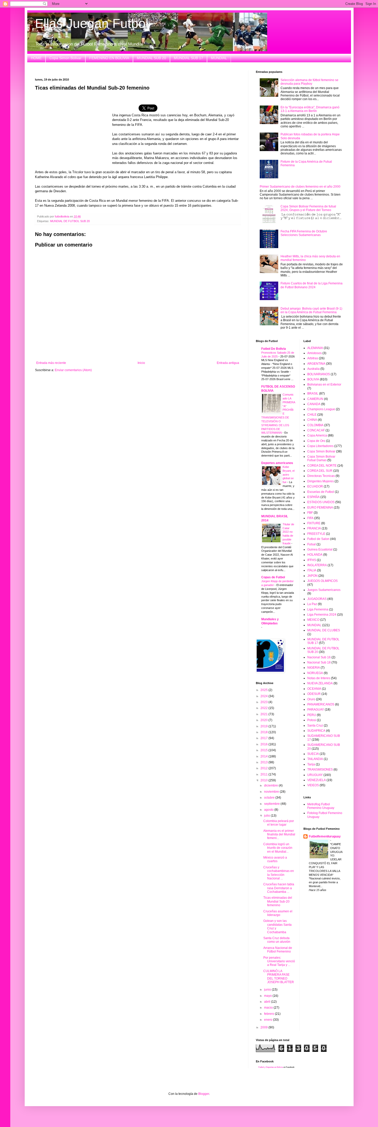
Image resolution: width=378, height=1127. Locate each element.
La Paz (312, 604)
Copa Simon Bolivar (65, 58)
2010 (264, 780)
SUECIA (313, 754)
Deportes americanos (277, 463)
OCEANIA (314, 689)
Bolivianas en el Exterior (324, 384)
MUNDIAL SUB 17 (188, 58)
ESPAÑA (313, 497)
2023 (264, 702)
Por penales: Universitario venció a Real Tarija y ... (279, 961)
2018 (264, 732)
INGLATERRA (317, 565)
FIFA (310, 518)
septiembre (272, 804)
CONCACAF (316, 430)
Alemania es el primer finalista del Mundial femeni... (279, 834)
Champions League (321, 409)
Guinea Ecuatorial (319, 549)
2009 (264, 1027)
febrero (269, 1014)
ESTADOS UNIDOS (321, 502)
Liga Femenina (317, 609)
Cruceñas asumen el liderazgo (277, 913)
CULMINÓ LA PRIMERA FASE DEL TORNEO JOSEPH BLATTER (278, 976)
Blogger (203, 1094)
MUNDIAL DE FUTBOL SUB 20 (70, 221)
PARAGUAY (315, 709)
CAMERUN (315, 399)
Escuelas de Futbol (320, 492)
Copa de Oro (316, 441)
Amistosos (314, 353)
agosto (269, 809)
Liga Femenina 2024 (321, 614)
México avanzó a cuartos (275, 859)
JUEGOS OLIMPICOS (322, 581)
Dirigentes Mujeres (320, 481)
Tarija (311, 764)
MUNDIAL (219, 58)
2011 (264, 774)
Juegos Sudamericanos (323, 590)
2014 (264, 756)
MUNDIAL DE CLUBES (323, 630)
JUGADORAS (317, 599)
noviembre (272, 791)
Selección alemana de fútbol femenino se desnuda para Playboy (309, 81)
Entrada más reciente (51, 363)
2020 (264, 720)
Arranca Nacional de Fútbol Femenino (277, 949)
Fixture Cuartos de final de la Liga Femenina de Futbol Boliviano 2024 (312, 285)
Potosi (311, 720)
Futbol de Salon (318, 539)
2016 (264, 744)
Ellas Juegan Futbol (91, 23)
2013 (264, 762)
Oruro (311, 699)
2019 (264, 726)
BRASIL (312, 393)
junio (268, 989)
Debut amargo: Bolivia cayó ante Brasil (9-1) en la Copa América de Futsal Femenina (311, 310)
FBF (310, 512)
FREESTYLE (316, 534)
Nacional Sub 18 (319, 662)
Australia (313, 369)
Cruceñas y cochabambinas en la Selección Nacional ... (278, 873)
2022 (264, 708)
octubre (269, 797)
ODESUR (314, 694)
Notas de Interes (318, 678)
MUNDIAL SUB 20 (151, 58)
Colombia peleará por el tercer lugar (278, 822)
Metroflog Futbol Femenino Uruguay (320, 806)
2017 (264, 738)
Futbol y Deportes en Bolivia (270, 1067)
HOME (36, 58)
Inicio (141, 363)
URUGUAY (315, 775)
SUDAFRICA (316, 730)
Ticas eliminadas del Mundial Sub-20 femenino (277, 901)
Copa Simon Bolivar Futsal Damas (321, 458)
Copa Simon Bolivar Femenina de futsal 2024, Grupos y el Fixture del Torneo (308, 208)
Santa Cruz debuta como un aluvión (276, 939)
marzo (269, 1007)
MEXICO (313, 620)
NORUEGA (315, 673)
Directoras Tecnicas (321, 476)
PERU (311, 715)
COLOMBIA (315, 425)
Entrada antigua (228, 363)
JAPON (312, 576)
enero (268, 1019)
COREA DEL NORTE (322, 465)
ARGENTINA (316, 363)
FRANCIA (314, 528)
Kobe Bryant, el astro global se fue (288, 474)
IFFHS (311, 560)
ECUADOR (315, 486)
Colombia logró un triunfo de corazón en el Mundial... (277, 847)
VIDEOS (313, 785)
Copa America (317, 435)
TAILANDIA (315, 759)
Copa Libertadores (320, 446)
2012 (264, 768)
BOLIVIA (313, 379)
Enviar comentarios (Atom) (73, 370)
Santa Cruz (315, 725)
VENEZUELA (316, 780)
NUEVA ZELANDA (320, 683)
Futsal (311, 544)
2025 (264, 690)
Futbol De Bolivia (273, 349)
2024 (264, 696)
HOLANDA (314, 554)
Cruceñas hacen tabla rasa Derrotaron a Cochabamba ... (278, 888)
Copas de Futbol (273, 577)
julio (267, 815)
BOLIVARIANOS (318, 374)
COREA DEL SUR (319, 471)
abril (267, 1001)
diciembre (271, 785)
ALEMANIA (315, 348)
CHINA (312, 420)
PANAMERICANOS (320, 704)
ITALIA (311, 570)
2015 (264, 750)
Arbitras (312, 358)
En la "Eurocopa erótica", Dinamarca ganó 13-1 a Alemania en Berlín (310, 109)
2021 (264, 714)
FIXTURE (313, 523)
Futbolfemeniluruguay (325, 836)
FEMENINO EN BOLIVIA (109, 58)
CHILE (312, 414)
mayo (268, 996)
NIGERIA (313, 667)
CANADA (313, 404)
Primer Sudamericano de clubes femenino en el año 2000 (300, 186)
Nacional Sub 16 (319, 657)
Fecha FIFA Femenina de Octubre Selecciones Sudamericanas (304, 233)
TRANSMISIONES (320, 769)
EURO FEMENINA (320, 507)
